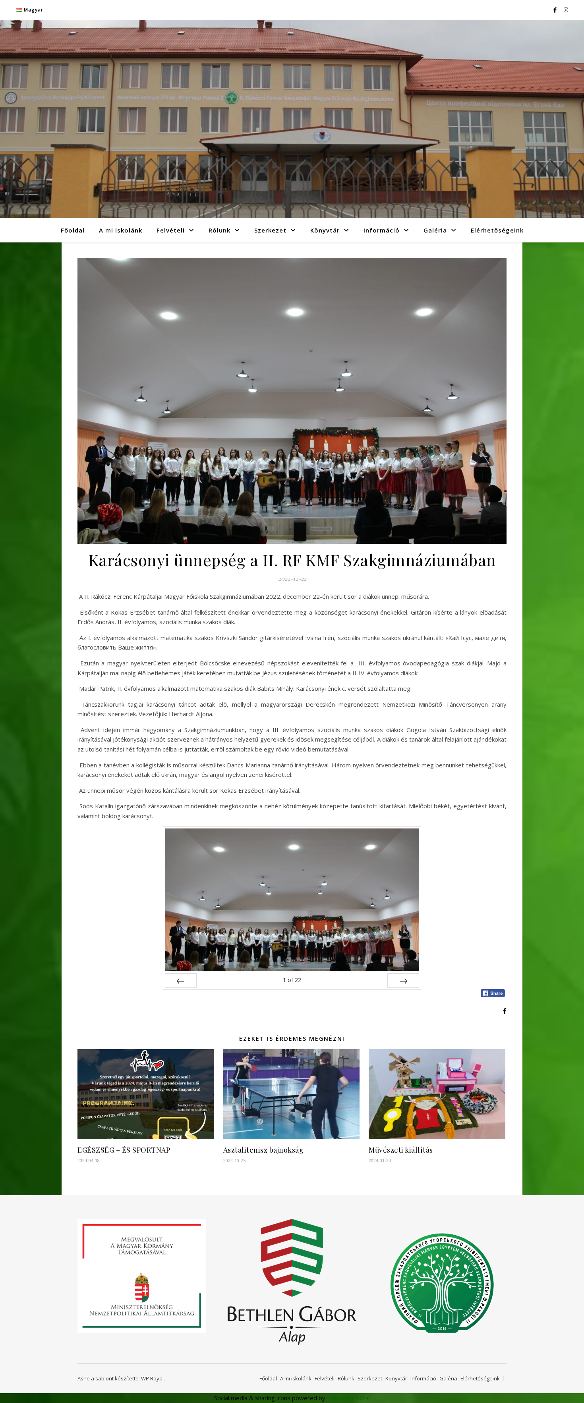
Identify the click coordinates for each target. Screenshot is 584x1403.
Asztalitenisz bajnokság (263, 1150)
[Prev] (181, 980)
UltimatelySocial (348, 1398)
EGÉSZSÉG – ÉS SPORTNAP (123, 1150)
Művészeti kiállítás (401, 1150)
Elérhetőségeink (497, 230)
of (292, 980)
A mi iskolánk (120, 230)
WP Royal (152, 1378)
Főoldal (73, 230)
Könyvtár (325, 230)
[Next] (403, 980)
